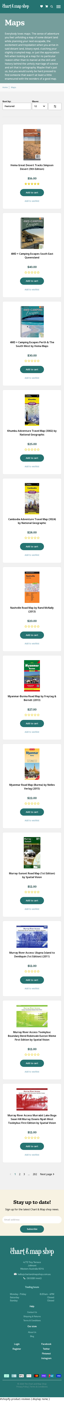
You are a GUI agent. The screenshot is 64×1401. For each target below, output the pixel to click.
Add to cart (32, 192)
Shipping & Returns (32, 1316)
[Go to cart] (46, 6)
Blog (32, 1336)
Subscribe (32, 1229)
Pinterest (46, 1353)
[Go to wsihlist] (41, 6)
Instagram (46, 1358)
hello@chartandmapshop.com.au (34, 1274)
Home (5, 87)
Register (17, 1348)
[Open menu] (58, 6)
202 (35, 1174)
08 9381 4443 (34, 1278)
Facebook (46, 1343)
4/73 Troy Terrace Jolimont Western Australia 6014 (32, 1265)
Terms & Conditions (32, 1320)
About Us (32, 1332)
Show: (35, 101)
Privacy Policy (22, 1386)
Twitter (46, 1348)
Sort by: (6, 101)
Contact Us (32, 1312)
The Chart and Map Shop (35, 1384)
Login (17, 1343)
